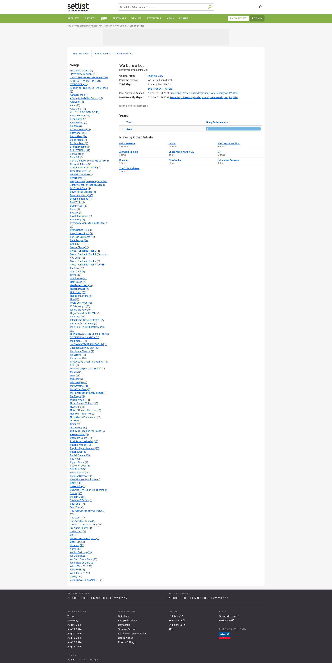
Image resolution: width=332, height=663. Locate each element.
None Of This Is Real (80, 413)
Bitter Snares (77, 133)
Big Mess (75, 126)
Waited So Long (78, 552)
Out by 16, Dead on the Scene (85, 431)
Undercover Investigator (83, 538)
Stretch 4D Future (79, 500)
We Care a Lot (77, 555)
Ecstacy (74, 212)
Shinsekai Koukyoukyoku (83, 479)
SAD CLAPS (76, 469)
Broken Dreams (78, 146)
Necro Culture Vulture (81, 403)
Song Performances (217, 122)
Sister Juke (76, 486)
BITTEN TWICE (78, 129)
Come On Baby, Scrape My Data (87, 160)
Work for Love (77, 573)
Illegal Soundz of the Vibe (83, 313)
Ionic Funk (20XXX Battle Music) (87, 327)
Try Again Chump (79, 528)
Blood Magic (76, 139)
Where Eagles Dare (80, 562)
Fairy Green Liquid (79, 233)
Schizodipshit (77, 472)
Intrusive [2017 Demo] (82, 323)
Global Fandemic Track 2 (83, 250)
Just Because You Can (82, 347)
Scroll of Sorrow (78, 476)
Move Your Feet (78, 389)
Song (81, 53)
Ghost (73, 243)
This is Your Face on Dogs (83, 524)
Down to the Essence (81, 191)
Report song (142, 106)
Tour (102, 53)
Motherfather (77, 386)
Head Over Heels (79, 285)
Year (129, 122)
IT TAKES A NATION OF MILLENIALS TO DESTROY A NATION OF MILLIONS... (89, 337)
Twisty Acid (76, 531)
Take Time (75, 507)
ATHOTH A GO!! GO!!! (81, 112)
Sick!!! (73, 483)
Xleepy (73, 576)
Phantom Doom (78, 438)
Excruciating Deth (79, 230)
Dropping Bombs (79, 198)
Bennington (76, 119)
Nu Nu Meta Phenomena (83, 417)
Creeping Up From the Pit (83, 167)
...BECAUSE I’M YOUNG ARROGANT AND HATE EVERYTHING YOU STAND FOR (89, 81)
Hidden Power (77, 288)
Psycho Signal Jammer (82, 448)
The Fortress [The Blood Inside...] (87, 510)
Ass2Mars (75, 108)
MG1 (72, 375)
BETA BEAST (77, 122)
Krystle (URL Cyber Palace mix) (86, 361)
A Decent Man (77, 94)
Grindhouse (76, 278)
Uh (71, 535)
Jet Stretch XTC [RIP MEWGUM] (87, 344)
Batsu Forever (77, 115)
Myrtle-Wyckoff (78, 399)
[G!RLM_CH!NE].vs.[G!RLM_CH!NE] (89, 87)
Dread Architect (78, 195)
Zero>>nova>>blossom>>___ (85, 580)
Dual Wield (75, 202)
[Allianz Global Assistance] (224, 635)
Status (73, 493)
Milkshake (75, 379)
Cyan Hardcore (78, 171)
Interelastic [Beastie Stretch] (85, 320)
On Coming (76, 427)
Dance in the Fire (79, 174)
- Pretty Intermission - (81, 74)
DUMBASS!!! (76, 205)
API (170, 629)
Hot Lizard (75, 292)
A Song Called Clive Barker (84, 98)
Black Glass (76, 136)
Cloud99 (74, 157)
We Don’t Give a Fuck (81, 559)
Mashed (74, 372)
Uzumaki (74, 545)
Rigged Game (77, 462)
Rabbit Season (78, 455)
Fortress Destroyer (80, 236)
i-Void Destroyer (78, 302)
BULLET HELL (77, 150)
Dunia (73, 209)
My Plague (75, 396)
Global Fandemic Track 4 (83, 261)
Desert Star (76, 178)
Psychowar (76, 451)
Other (124, 53)
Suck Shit (75, 503)
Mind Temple (77, 382)
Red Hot (74, 458)
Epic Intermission (79, 216)
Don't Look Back (78, 188)
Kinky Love (76, 358)
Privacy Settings (126, 642)
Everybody (75, 219)
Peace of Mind (77, 434)
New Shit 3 (75, 406)
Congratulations (78, 164)
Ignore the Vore (78, 309)
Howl (73, 299)
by (160, 88)
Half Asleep (76, 282)
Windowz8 (75, 569)
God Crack (75, 271)
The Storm (75, 517)
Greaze (74, 275)
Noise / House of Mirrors (83, 410)
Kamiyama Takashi (80, 351)
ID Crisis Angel (77, 306)
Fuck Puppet (77, 240)
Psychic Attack (78, 444)
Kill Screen (75, 354)
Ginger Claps (77, 247)
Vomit (73, 548)
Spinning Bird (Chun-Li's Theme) (87, 489)
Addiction (75, 101)
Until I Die (75, 541)
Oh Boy (74, 420)
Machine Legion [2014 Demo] (85, 368)
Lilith (72, 365)
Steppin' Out (76, 496)
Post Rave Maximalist (81, 441)
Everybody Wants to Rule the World (88, 223)
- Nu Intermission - (79, 70)
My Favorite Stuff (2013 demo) (86, 392)
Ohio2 (73, 424)
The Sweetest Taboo (81, 521)
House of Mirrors (79, 295)
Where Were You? (79, 566)
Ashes (73, 105)
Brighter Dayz (77, 143)
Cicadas (74, 153)
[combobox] (166, 7)
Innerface (75, 316)
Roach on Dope (78, 465)
